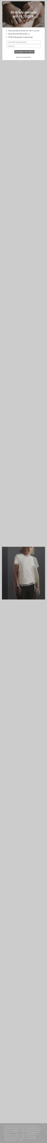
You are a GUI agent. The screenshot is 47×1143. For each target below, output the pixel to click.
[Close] (40, 4)
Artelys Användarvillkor (23, 57)
